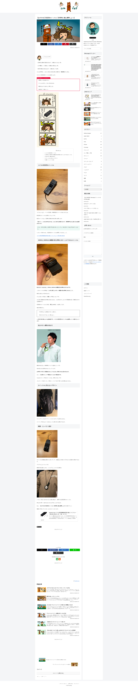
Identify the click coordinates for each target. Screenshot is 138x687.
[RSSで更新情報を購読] (59, 559)
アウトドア (39, 526)
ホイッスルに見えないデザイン (52, 158)
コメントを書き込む (58, 673)
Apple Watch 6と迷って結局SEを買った (92, 219)
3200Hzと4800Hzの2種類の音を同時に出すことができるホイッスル (59, 154)
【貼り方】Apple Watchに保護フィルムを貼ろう (92, 213)
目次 (57, 150)
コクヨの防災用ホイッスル (51, 152)
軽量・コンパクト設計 (50, 159)
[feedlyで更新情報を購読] (57, 559)
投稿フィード (87, 290)
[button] (72, 44)
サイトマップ (76, 683)
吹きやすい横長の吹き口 (50, 156)
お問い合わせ (70, 683)
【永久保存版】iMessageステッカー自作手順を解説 (92, 198)
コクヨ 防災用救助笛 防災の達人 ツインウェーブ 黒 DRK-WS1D (51, 235)
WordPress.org (87, 296)
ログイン (86, 287)
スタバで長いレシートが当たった (91, 208)
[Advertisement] (58, 51)
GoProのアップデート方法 (89, 203)
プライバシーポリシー (63, 683)
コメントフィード (88, 293)
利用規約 (87, 263)
